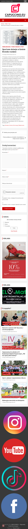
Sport (22, 46)
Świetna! (7, 222)
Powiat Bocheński (18, 348)
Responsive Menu (25, 1)
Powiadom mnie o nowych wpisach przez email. (14, 204)
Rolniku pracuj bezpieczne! (10, 132)
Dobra (6, 224)
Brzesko (7, 125)
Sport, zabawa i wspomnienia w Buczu (14, 378)
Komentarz (5, 152)
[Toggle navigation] (3, 20)
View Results (14, 231)
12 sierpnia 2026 (6, 331)
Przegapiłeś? (6, 308)
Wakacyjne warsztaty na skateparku (13, 400)
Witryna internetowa (7, 183)
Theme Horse (16, 528)
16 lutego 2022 (5, 54)
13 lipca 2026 (5, 402)
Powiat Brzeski (15, 46)
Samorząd (5, 324)
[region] (14, 260)
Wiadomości (21, 125)
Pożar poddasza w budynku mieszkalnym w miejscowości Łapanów (13, 137)
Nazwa (4, 170)
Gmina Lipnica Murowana (9, 346)
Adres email (5, 177)
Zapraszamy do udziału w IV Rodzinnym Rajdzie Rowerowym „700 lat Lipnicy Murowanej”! (13, 353)
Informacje (15, 125)
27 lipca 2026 (5, 357)
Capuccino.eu (13, 54)
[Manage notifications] (3, 526)
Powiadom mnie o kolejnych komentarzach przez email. (12, 198)
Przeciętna (7, 226)
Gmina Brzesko (6, 46)
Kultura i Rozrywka (8, 348)
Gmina (10, 125)
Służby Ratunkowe (13, 324)
